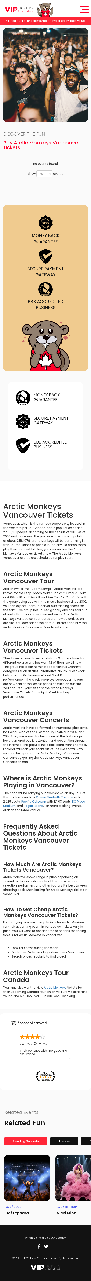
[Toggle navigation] (84, 9)
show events (45, 174)
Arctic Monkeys (55, 987)
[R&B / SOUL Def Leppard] (27, 1178)
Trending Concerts (26, 1141)
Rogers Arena (33, 806)
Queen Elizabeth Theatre (54, 797)
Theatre (64, 1141)
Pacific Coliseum (33, 801)
